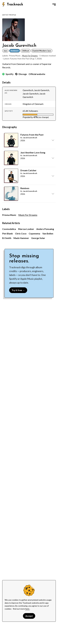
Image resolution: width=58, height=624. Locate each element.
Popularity (28, 117)
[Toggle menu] (54, 4)
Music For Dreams (30, 55)
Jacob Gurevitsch (30, 138)
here (27, 609)
